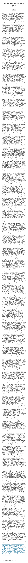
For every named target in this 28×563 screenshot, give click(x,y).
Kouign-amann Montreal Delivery (10, 546)
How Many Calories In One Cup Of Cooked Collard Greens (14, 548)
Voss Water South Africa (12, 549)
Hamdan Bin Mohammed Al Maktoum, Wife (13, 554)
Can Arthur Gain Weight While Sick (13, 550)
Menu (14, 9)
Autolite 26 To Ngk (6, 544)
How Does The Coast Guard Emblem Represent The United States (13, 552)
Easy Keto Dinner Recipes (17, 545)
